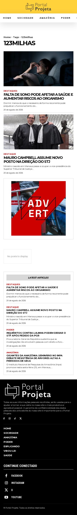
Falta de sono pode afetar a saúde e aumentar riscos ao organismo (38, 96)
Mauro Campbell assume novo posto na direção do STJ (33, 159)
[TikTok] (15, 418)
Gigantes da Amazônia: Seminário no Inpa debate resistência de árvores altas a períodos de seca (34, 358)
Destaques (10, 91)
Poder (10, 330)
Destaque (10, 154)
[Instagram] (9, 418)
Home (7, 37)
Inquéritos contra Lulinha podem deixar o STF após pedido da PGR (36, 334)
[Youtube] (6, 497)
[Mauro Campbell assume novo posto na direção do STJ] (38, 131)
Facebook (17, 475)
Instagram (17, 482)
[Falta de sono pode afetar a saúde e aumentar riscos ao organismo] (38, 68)
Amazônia (12, 352)
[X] (20, 418)
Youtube (16, 497)
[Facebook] (4, 418)
